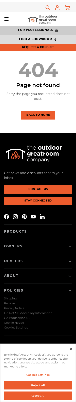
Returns (9, 303)
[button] (67, 7)
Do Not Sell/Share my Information (28, 313)
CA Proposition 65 (17, 318)
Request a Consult (38, 47)
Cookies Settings (16, 327)
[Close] (71, 348)
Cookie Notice (14, 322)
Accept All (38, 395)
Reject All (38, 385)
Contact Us (38, 189)
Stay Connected (38, 200)
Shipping (10, 298)
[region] (38, 372)
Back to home (38, 115)
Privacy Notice (14, 308)
